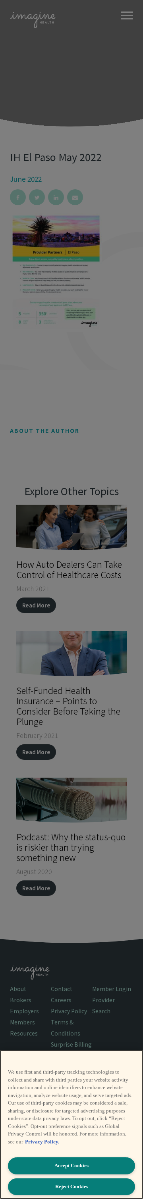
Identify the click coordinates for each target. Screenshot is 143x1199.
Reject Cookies (71, 1186)
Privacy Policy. (42, 1142)
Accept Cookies (71, 1165)
